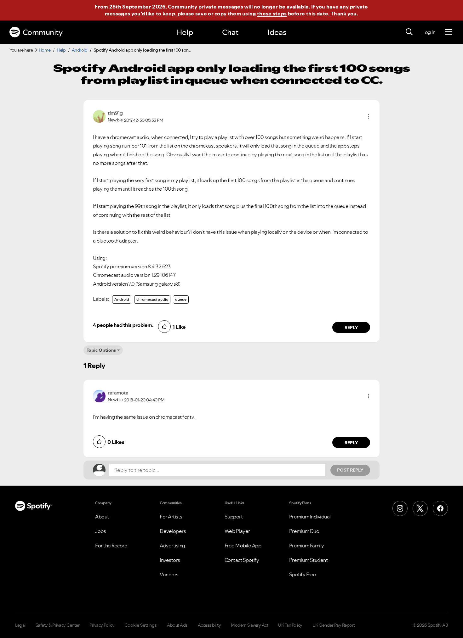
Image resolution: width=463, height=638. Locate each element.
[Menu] (448, 32)
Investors (170, 560)
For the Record (111, 545)
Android (80, 50)
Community (43, 32)
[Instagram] (400, 508)
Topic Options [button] (101, 350)
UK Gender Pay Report (333, 625)
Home (45, 50)
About (102, 516)
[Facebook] (440, 508)
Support (234, 516)
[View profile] (99, 115)
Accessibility (209, 625)
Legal (20, 625)
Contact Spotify (242, 560)
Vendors (169, 574)
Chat (230, 32)
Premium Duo (304, 531)
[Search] (409, 32)
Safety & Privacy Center (58, 625)
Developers (173, 531)
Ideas (276, 32)
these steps (272, 13)
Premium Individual (310, 516)
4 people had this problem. (123, 325)
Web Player (237, 531)
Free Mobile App (243, 545)
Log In (428, 32)
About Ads (177, 625)
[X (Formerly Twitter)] (420, 508)
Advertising (172, 545)
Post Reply (350, 470)
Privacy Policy (101, 625)
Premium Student (308, 560)
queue (180, 299)
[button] (368, 116)
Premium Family (306, 545)
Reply (351, 327)
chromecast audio (152, 299)
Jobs (100, 531)
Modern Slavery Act (249, 625)
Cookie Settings (140, 625)
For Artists (171, 516)
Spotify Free (302, 574)
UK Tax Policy (290, 625)
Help (185, 32)
